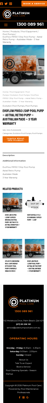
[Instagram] (10, 3)
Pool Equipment (17, 92)
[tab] (23, 155)
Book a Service (23, 367)
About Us (23, 360)
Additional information (14, 161)
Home (5, 92)
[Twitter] (6, 3)
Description (9, 155)
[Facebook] (1, 3)
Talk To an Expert (23, 363)
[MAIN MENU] (6, 25)
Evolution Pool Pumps (20, 95)
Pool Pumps (31, 106)
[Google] (27, 397)
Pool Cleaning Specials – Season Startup (21, 372)
